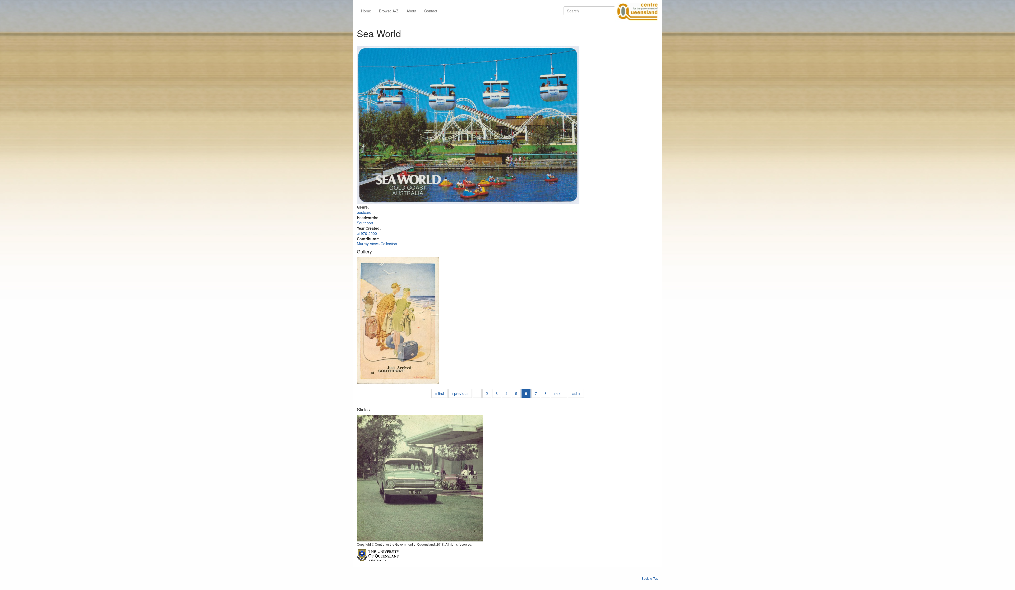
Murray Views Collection (377, 243)
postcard (364, 212)
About (411, 10)
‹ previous (460, 393)
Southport (365, 222)
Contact (430, 10)
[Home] (636, 10)
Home (366, 10)
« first (439, 393)
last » (575, 393)
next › (559, 393)
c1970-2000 (367, 233)
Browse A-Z (389, 10)
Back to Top (650, 578)
